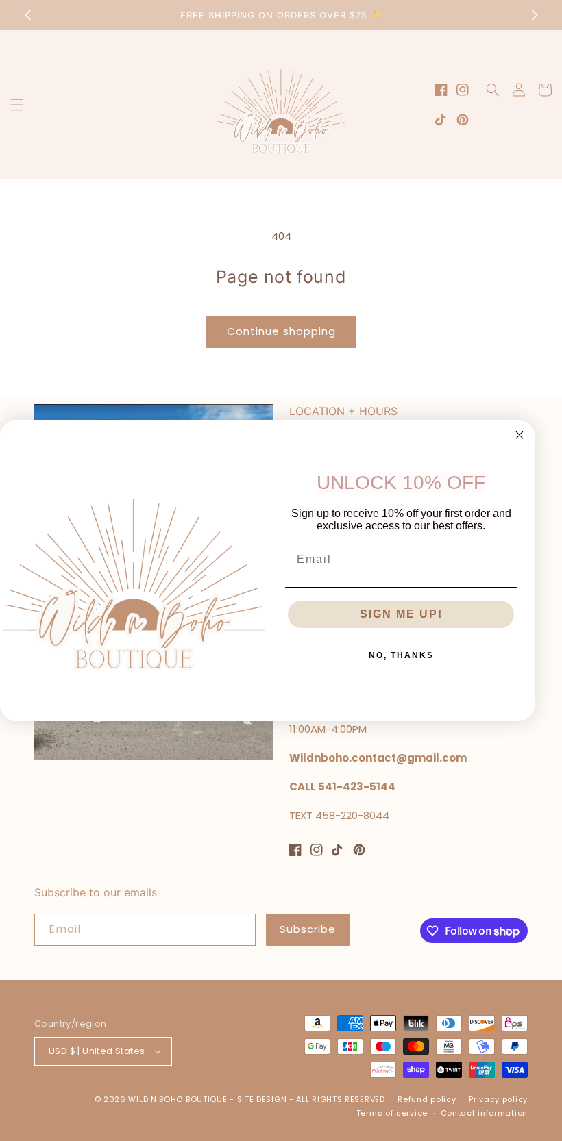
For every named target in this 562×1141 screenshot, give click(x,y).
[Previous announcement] (27, 15)
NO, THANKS (401, 655)
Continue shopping (281, 331)
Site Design (262, 1099)
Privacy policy (498, 1099)
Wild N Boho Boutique (179, 1099)
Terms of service (392, 1112)
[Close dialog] (519, 435)
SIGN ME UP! (401, 614)
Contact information (484, 1112)
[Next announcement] (535, 15)
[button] (17, 105)
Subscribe (308, 929)
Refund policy (427, 1099)
